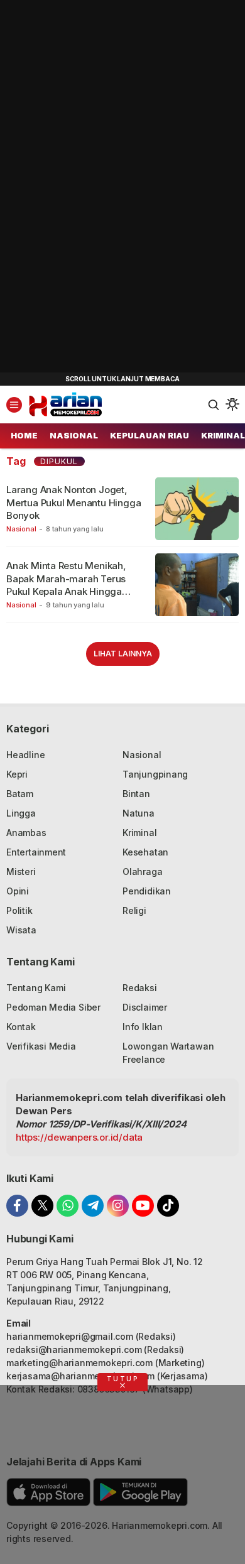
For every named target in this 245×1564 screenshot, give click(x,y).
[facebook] (17, 1206)
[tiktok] (168, 1206)
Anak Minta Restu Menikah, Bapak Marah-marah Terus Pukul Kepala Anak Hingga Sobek (66, 585)
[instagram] (118, 1206)
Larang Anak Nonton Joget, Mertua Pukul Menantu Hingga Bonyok (73, 502)
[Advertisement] (94, 188)
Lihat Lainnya (123, 653)
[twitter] (42, 1206)
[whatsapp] (68, 1206)
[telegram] (93, 1206)
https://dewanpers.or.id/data (79, 1137)
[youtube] (143, 1206)
